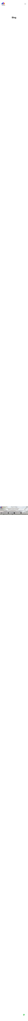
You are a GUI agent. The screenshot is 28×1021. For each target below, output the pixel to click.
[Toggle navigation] (25, 4)
